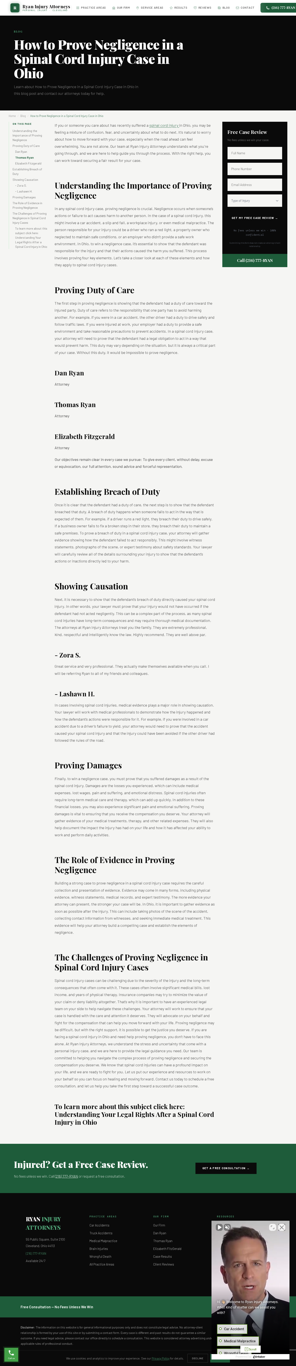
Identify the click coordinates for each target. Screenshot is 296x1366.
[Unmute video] (219, 1227)
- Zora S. (21, 185)
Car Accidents (99, 1225)
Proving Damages (24, 197)
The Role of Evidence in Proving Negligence (27, 205)
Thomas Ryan (24, 157)
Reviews (204, 7)
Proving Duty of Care (26, 146)
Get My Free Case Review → (255, 218)
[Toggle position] (272, 1227)
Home (12, 116)
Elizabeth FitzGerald (167, 1249)
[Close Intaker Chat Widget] (281, 1227)
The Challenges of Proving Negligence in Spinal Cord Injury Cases (30, 218)
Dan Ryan (21, 151)
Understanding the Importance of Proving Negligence (27, 135)
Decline (197, 1358)
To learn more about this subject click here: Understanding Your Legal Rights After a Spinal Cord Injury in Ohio (31, 237)
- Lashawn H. (23, 191)
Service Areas (152, 7)
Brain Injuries (98, 1249)
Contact (248, 7)
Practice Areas (93, 7)
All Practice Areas (101, 1264)
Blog (226, 7)
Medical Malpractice (103, 1241)
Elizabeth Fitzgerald (28, 163)
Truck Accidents (100, 1233)
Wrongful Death (100, 1256)
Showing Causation (25, 179)
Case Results (162, 1256)
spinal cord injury (164, 125)
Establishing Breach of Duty (27, 171)
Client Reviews (163, 1264)
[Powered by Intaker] (259, 1357)
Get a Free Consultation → (226, 1168)
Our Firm (123, 7)
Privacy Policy (160, 1358)
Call (255, 260)
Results (180, 7)
